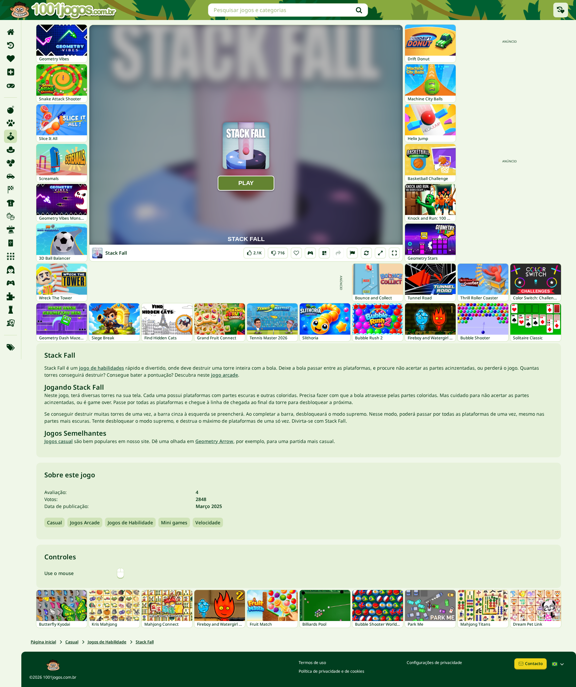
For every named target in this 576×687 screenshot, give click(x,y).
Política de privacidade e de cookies (331, 671)
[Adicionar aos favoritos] (296, 253)
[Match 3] (10, 256)
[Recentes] (10, 45)
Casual (54, 522)
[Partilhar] (338, 253)
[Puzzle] (10, 296)
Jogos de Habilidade (130, 522)
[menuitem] (10, 32)
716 (278, 251)
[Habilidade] (10, 229)
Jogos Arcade (85, 522)
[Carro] (10, 176)
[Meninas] (10, 269)
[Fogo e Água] (10, 216)
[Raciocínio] (10, 309)
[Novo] (10, 72)
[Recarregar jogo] (366, 253)
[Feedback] (352, 253)
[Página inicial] (10, 32)
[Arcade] (10, 136)
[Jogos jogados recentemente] (560, 10)
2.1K (255, 251)
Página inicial (43, 642)
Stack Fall (145, 642)
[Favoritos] (10, 58)
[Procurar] (359, 10)
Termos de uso (312, 662)
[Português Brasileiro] (558, 664)
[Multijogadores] (10, 283)
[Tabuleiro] (10, 323)
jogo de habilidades (101, 368)
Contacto (534, 663)
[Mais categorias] (10, 347)
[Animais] (10, 123)
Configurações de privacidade (434, 662)
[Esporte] (10, 203)
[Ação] (10, 109)
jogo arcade (224, 375)
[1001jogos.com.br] (62, 10)
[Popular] (10, 85)
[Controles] (310, 253)
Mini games (174, 522)
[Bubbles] (10, 163)
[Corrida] (10, 189)
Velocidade (207, 522)
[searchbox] (288, 10)
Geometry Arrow (214, 441)
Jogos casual (58, 441)
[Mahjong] (10, 243)
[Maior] (380, 253)
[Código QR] (324, 253)
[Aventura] (10, 149)
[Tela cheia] (394, 253)
